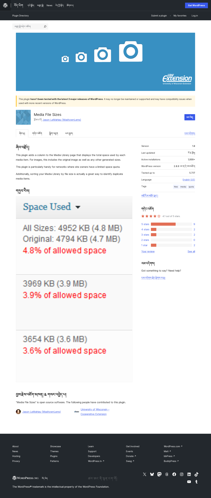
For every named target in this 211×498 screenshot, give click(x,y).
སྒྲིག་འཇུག (53, 133)
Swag (130, 461)
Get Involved (132, 446)
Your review (148, 251)
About (15, 446)
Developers (94, 456)
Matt (167, 451)
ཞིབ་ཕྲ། (22, 133)
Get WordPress (196, 5)
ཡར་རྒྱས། (69, 133)
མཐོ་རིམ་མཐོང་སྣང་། (149, 195)
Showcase (55, 446)
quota (191, 187)
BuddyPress (171, 461)
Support (92, 451)
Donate (131, 456)
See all (191, 251)
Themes (54, 451)
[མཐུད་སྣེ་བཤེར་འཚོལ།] (45, 26)
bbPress (169, 456)
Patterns (54, 461)
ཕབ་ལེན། (189, 117)
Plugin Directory (20, 15)
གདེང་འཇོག (37, 133)
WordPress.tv (96, 461)
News (15, 451)
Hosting (16, 456)
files (176, 187)
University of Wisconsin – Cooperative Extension (95, 412)
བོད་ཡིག (45, 478)
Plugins (53, 456)
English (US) (189, 179)
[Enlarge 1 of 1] (128, 200)
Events (129, 451)
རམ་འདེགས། (189, 133)
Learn (91, 446)
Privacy (16, 461)
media (183, 187)
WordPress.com (173, 446)
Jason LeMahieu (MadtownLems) (62, 119)
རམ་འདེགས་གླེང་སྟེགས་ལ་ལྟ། (153, 277)
